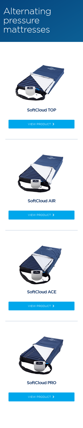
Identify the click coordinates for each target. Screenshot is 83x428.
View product (40, 124)
